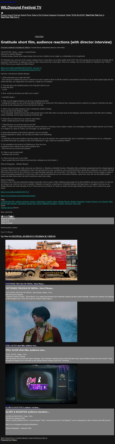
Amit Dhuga (21, 204)
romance (33, 202)
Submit (23, 15)
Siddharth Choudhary (49, 204)
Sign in (101, 15)
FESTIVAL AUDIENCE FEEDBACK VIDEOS (15, 47)
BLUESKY (81, 15)
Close (37, 37)
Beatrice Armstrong (78, 202)
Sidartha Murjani (64, 202)
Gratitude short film (8, 202)
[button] (2, 13)
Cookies (18, 438)
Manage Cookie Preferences (32, 438)
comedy (49, 202)
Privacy (12, 438)
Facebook (61, 15)
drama (55, 202)
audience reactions (22, 202)
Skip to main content (8, 2)
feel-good (68, 204)
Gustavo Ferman (91, 202)
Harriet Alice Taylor (34, 204)
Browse (4, 15)
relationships (40, 202)
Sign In (16, 17)
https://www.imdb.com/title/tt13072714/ (15, 192)
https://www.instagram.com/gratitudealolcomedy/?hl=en (20, 70)
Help (3, 438)
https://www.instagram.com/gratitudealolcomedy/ (18, 196)
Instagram (53, 15)
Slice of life (77, 204)
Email (12, 216)
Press (29, 15)
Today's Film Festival (40, 15)
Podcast (17, 15)
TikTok (73, 15)
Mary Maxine (12, 204)
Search (10, 15)
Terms (7, 438)
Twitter (68, 15)
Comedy (61, 204)
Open (41, 37)
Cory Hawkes (103, 202)
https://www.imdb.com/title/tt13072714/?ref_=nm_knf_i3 (21, 68)
